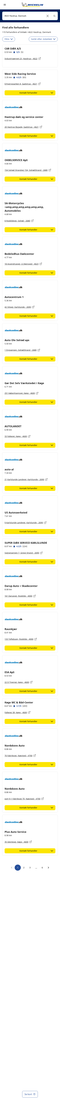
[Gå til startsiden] (32, 4)
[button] (47, 16)
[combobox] (30, 16)
